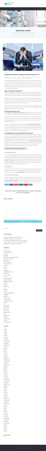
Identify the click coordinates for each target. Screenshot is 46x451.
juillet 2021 (5, 426)
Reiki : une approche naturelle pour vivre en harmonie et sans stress (15, 240)
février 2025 (6, 356)
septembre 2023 (7, 384)
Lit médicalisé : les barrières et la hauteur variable (12, 238)
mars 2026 (5, 335)
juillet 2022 (5, 406)
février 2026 (6, 337)
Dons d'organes (6, 273)
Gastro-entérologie (7, 275)
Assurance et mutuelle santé (9, 258)
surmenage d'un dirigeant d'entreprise (23, 78)
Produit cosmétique (7, 299)
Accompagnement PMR (8, 252)
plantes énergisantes (21, 172)
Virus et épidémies (7, 322)
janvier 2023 (6, 397)
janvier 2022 (6, 416)
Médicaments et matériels (8, 281)
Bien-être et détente (7, 263)
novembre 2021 (6, 419)
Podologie (5, 296)
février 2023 (6, 395)
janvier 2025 (6, 358)
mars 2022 (5, 413)
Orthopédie (6, 289)
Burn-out (15, 78)
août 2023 (5, 385)
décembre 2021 (6, 418)
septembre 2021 (7, 423)
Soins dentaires (6, 307)
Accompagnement (7, 250)
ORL (4, 288)
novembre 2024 (6, 361)
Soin (4, 304)
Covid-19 (5, 268)
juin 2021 (5, 427)
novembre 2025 (6, 342)
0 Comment (14, 77)
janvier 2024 (6, 377)
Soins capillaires (6, 305)
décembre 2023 (6, 379)
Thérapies (5, 317)
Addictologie (6, 255)
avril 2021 (5, 431)
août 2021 (5, 424)
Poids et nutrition (7, 297)
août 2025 (5, 346)
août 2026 (5, 329)
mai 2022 (5, 410)
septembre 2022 (7, 403)
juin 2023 (5, 389)
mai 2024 (5, 371)
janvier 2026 (6, 338)
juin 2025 (5, 350)
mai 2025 (5, 351)
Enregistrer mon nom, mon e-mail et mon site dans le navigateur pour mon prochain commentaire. (21, 219)
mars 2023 (5, 393)
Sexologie (5, 302)
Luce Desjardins (8, 77)
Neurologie (5, 283)
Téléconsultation (7, 315)
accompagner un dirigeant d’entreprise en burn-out (16, 112)
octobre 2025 (6, 343)
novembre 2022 (6, 400)
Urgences (5, 320)
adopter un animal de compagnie (11, 180)
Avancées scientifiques (8, 262)
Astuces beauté (6, 260)
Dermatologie (6, 270)
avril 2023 (5, 392)
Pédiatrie (5, 291)
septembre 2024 (7, 364)
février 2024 (6, 376)
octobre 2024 (6, 363)
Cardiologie (6, 265)
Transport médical (7, 318)
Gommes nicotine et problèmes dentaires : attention (13, 237)
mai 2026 (5, 332)
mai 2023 (5, 390)
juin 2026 (5, 330)
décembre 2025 (6, 340)
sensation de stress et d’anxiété (35, 140)
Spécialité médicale (7, 312)
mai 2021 (5, 429)
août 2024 (5, 366)
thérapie (31, 78)
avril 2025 (5, 353)
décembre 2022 (6, 398)
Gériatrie (5, 276)
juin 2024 (5, 369)
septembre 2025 (7, 345)
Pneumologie (6, 294)
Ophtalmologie (6, 286)
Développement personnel (8, 271)
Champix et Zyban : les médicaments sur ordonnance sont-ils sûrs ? (15, 242)
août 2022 (5, 405)
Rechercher (6, 228)
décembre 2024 (6, 359)
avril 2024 (5, 372)
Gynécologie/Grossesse (8, 278)
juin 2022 (5, 408)
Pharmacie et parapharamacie (9, 292)
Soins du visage (6, 310)
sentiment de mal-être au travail (33, 124)
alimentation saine (10, 78)
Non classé (5, 284)
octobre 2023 (6, 382)
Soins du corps (6, 309)
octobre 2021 (6, 421)
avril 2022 (5, 411)
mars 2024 (5, 374)
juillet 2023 (5, 387)
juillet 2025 (5, 348)
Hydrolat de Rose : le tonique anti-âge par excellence (13, 243)
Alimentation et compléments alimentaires (11, 257)
